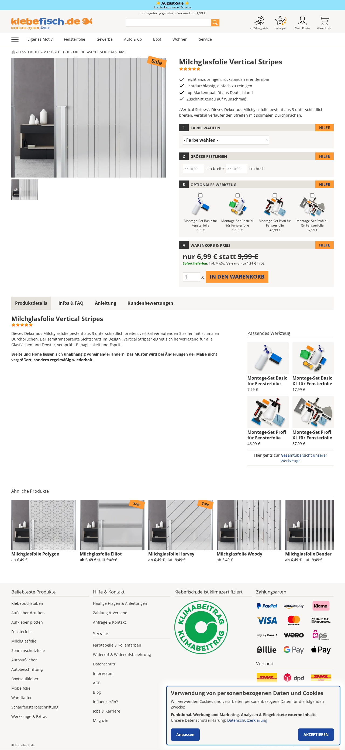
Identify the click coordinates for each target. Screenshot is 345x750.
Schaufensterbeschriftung (34, 707)
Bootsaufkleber (25, 678)
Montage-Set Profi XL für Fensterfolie (312, 435)
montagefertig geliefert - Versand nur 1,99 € (173, 13)
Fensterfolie (74, 39)
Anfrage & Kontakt (109, 622)
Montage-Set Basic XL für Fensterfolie (312, 381)
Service (205, 39)
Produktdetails (31, 303)
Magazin (100, 720)
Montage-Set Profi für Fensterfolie (266, 435)
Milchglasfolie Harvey (171, 554)
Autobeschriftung (27, 669)
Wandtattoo (21, 697)
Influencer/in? (105, 701)
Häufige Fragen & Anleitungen (120, 603)
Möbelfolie (20, 688)
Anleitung (105, 303)
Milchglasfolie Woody (239, 554)
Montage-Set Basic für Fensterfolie (267, 381)
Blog (97, 692)
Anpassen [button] (185, 734)
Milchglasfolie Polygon (35, 554)
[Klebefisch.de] (65, 24)
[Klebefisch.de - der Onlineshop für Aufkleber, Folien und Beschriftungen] (13, 52)
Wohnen (180, 39)
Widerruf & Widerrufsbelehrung (122, 654)
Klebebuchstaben (27, 603)
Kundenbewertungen (150, 303)
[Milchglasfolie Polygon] (43, 525)
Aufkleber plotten (27, 622)
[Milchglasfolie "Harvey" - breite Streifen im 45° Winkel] (180, 525)
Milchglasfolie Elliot (101, 554)
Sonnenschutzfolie (28, 650)
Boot (157, 39)
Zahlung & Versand (110, 612)
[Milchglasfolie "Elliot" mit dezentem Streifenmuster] (112, 525)
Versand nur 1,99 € (245, 263)
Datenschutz (104, 663)
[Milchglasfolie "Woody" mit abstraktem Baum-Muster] (249, 525)
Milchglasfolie (56, 52)
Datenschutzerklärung (247, 720)
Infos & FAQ (71, 303)
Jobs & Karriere (106, 711)
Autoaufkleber (24, 659)
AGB (97, 682)
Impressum (103, 673)
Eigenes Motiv (40, 39)
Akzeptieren (316, 734)
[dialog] (253, 715)
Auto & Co (133, 39)
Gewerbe (104, 39)
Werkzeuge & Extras (29, 716)
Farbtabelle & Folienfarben (117, 645)
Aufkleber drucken (28, 612)
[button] (24, 189)
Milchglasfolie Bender (308, 554)
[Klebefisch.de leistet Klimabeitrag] (213, 627)
